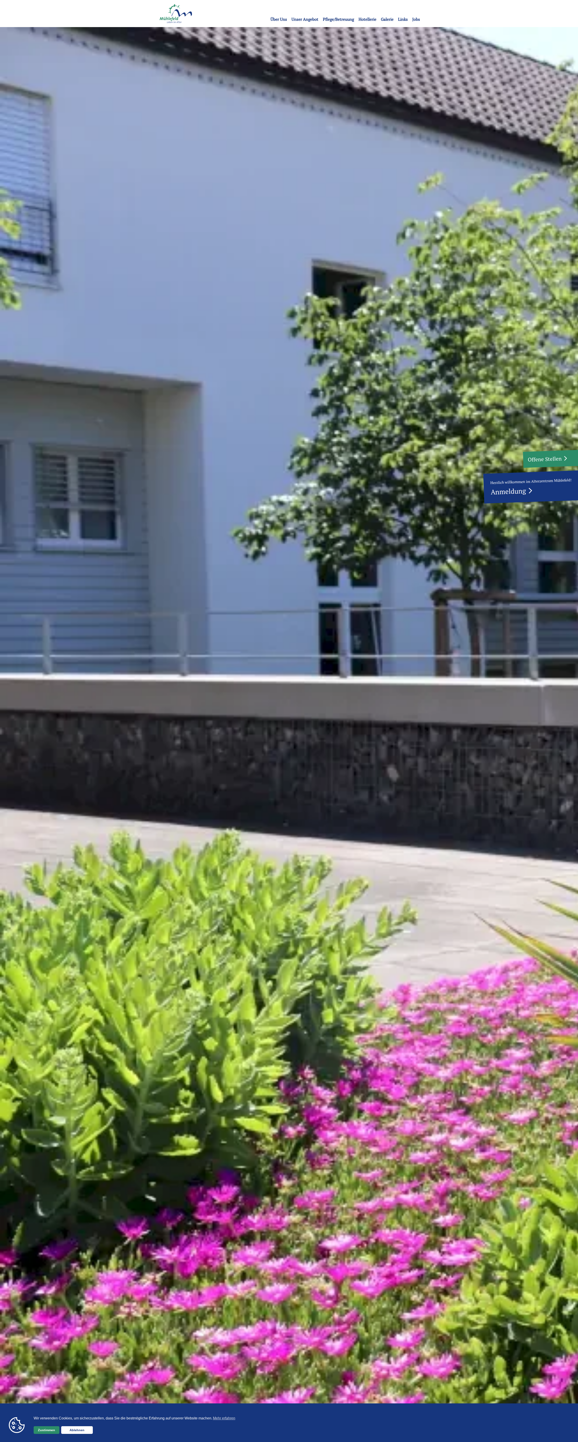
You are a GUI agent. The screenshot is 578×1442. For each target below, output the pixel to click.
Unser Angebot (304, 19)
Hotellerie (367, 19)
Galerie (387, 19)
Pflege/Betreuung (338, 19)
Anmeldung (508, 491)
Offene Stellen (545, 459)
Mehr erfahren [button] (224, 1418)
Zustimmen (46, 1430)
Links (403, 19)
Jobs (416, 19)
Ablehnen (77, 1430)
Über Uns (278, 19)
